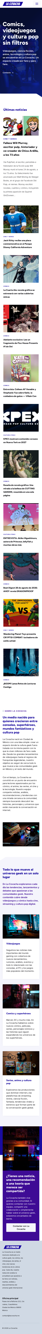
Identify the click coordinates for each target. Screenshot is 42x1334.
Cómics (6, 286)
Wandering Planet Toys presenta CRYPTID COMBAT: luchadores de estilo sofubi (20, 637)
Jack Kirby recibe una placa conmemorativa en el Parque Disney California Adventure (17, 243)
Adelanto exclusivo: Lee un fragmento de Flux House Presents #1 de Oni (20, 343)
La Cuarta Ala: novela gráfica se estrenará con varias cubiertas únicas (19, 293)
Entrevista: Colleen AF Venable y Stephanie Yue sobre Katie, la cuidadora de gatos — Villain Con (19, 392)
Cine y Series (10, 139)
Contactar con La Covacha (21, 1227)
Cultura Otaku (9, 435)
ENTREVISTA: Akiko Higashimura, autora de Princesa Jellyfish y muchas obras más (20, 541)
